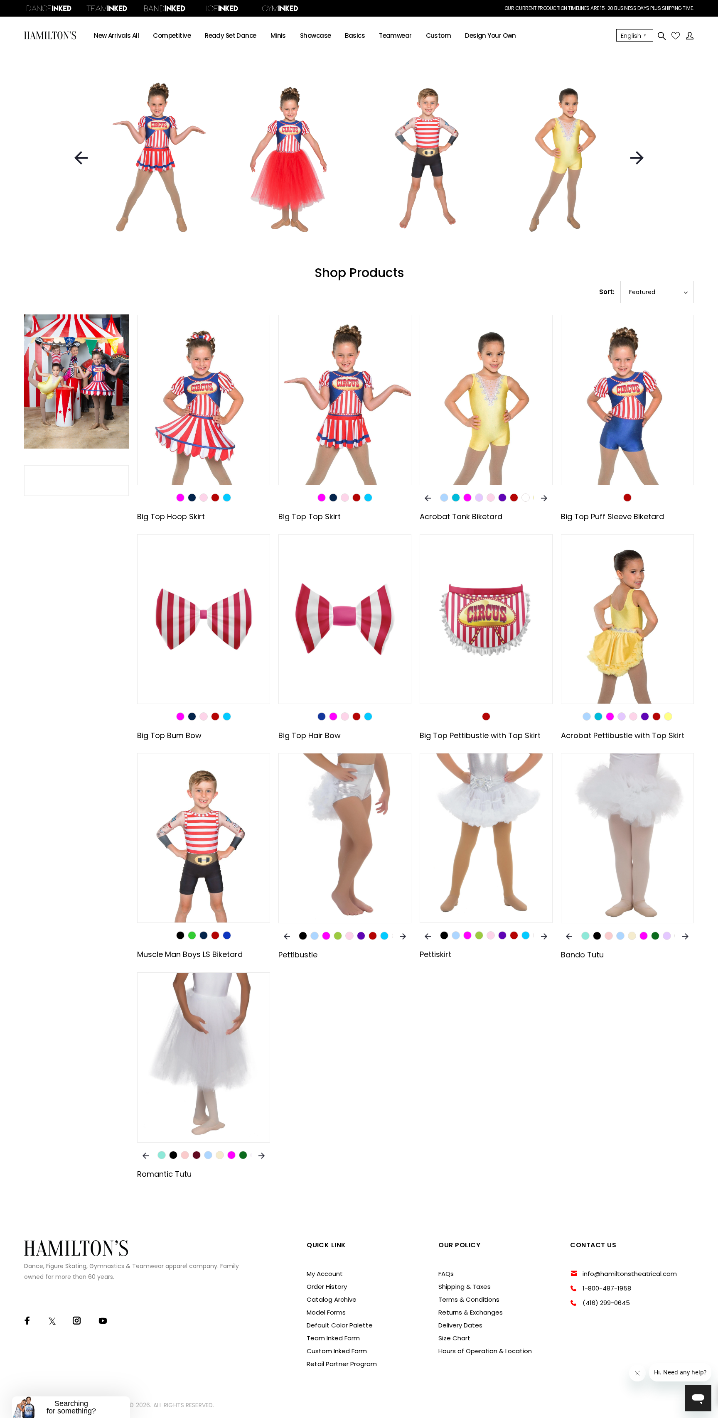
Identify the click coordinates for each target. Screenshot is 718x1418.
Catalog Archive (332, 1299)
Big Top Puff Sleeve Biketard (612, 516)
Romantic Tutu (164, 1174)
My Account (325, 1273)
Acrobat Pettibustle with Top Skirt (622, 735)
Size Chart (454, 1338)
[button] (71, 1407)
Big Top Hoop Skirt (171, 516)
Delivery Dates (460, 1325)
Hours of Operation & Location (485, 1351)
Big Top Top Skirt (309, 516)
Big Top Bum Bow (169, 735)
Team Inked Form (333, 1338)
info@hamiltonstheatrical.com (630, 1273)
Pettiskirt (435, 954)
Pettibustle (297, 954)
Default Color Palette (340, 1325)
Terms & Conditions (468, 1299)
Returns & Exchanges (470, 1312)
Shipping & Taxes (464, 1286)
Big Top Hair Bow (309, 735)
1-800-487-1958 (607, 1288)
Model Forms (326, 1312)
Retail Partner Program (342, 1363)
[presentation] (81, 157)
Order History (327, 1286)
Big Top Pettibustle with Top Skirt (480, 735)
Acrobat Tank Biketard (461, 516)
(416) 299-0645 (606, 1302)
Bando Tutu (582, 954)
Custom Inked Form (337, 1351)
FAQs (446, 1273)
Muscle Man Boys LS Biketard (190, 954)
